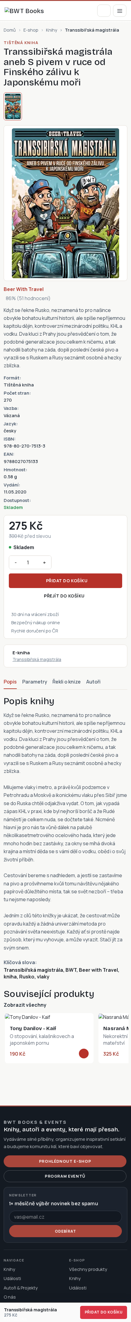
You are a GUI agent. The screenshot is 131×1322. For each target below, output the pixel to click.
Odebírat (65, 1231)
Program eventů (65, 1176)
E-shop (30, 30)
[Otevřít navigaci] (119, 10)
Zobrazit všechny (25, 1005)
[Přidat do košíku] (84, 1053)
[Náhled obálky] (13, 106)
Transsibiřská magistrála (36, 659)
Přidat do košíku (67, 580)
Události (12, 1278)
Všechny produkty (88, 1269)
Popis (10, 681)
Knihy (51, 30)
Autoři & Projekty (21, 1288)
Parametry (34, 681)
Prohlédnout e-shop (65, 1161)
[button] (104, 10)
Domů (10, 30)
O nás (10, 1297)
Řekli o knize (66, 681)
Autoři (93, 681)
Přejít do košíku (64, 596)
